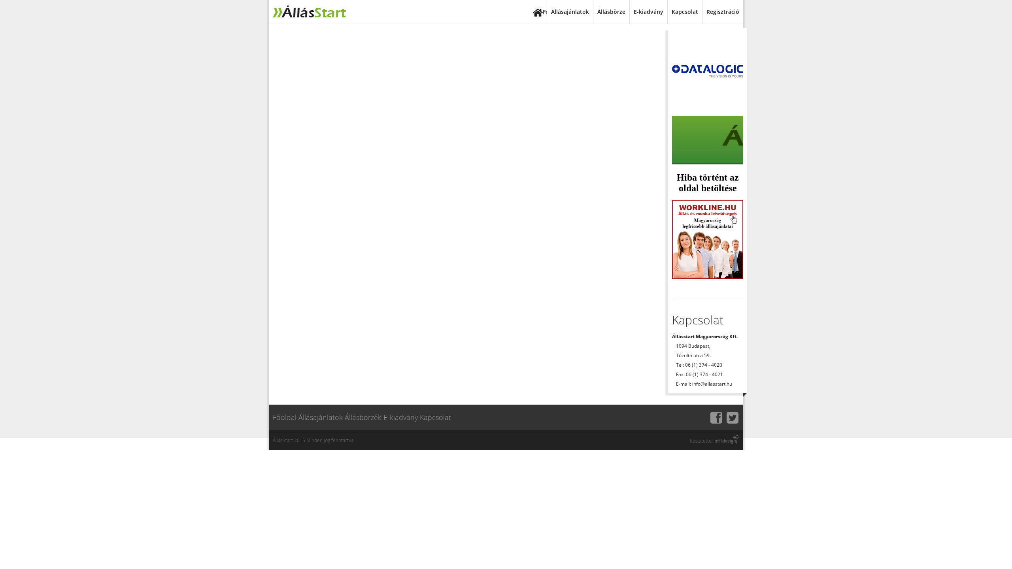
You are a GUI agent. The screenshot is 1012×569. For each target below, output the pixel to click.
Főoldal (545, 11)
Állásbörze (611, 11)
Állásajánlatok (570, 11)
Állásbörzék (363, 417)
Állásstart (308, 12)
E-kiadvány (648, 11)
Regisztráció (722, 11)
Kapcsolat (685, 11)
